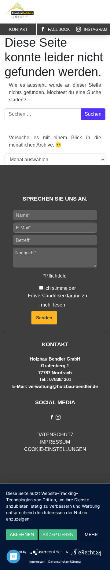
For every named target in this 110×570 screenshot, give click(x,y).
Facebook (58, 29)
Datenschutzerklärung (64, 561)
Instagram (94, 29)
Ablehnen (22, 534)
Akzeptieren (57, 534)
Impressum (55, 442)
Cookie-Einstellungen (55, 449)
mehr (91, 534)
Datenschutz (55, 434)
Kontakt (18, 29)
